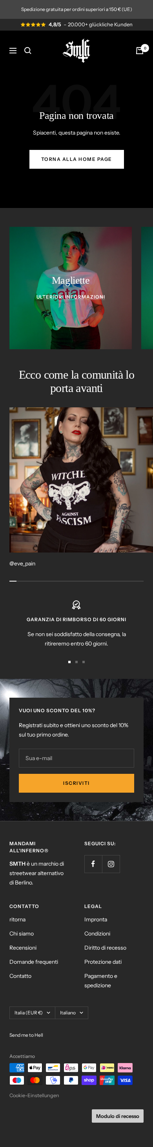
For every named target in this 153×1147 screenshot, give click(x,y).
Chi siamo (21, 933)
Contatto (20, 975)
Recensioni (22, 947)
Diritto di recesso (105, 947)
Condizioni (97, 933)
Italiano (68, 1013)
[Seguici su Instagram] (111, 864)
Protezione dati (103, 961)
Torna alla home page (76, 159)
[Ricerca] (27, 50)
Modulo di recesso (117, 1116)
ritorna (17, 919)
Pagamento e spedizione (100, 980)
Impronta (95, 919)
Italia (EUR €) (29, 1013)
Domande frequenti (33, 961)
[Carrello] (140, 50)
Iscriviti (76, 783)
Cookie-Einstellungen (34, 1095)
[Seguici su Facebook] (93, 864)
